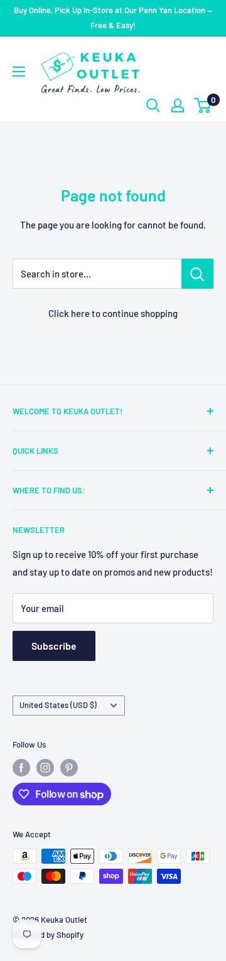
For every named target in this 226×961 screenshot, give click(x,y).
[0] (203, 105)
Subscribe (54, 646)
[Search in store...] (197, 274)
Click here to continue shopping (113, 313)
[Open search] (153, 105)
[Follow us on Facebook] (21, 767)
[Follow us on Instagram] (45, 767)
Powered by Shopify (48, 935)
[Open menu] (19, 72)
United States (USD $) (58, 705)
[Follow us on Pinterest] (69, 767)
